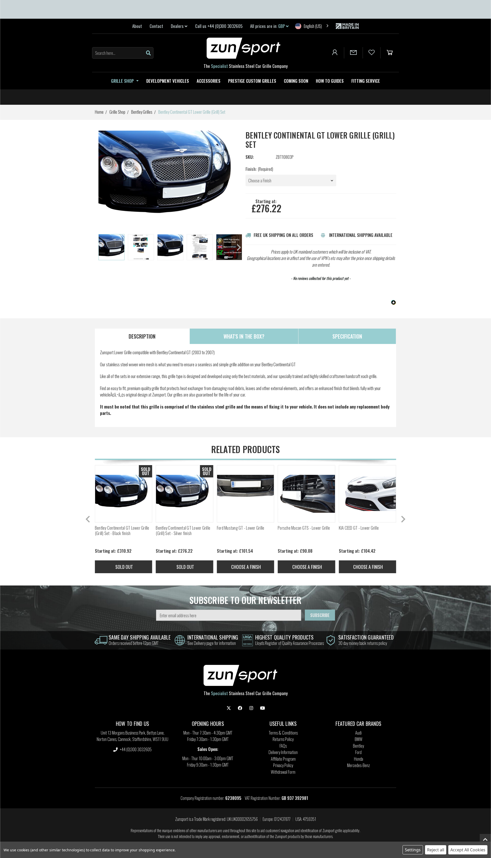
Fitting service (365, 81)
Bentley (358, 745)
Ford (358, 752)
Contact (156, 26)
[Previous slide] (88, 519)
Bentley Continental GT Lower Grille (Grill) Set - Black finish (122, 530)
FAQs (283, 745)
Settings (413, 850)
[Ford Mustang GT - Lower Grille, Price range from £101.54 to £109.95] (245, 493)
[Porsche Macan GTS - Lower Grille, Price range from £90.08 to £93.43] (306, 493)
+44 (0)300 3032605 (135, 749)
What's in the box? (244, 336)
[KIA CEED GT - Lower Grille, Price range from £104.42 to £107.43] (367, 493)
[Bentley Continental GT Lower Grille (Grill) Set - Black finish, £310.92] (123, 493)
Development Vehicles (167, 81)
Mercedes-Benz (358, 765)
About (137, 26)
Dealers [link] (178, 26)
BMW (358, 739)
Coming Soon (296, 81)
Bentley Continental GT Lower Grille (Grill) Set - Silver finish (183, 530)
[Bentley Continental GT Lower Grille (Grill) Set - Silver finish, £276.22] (184, 493)
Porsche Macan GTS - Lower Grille (304, 527)
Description (142, 336)
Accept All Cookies (467, 850)
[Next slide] (238, 247)
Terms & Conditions (283, 732)
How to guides (330, 81)
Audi (358, 732)
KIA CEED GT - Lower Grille (359, 527)
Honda (358, 759)
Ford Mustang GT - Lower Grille (240, 527)
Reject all (435, 850)
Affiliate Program (283, 759)
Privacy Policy (283, 765)
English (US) (313, 26)
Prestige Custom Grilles (252, 81)
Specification (347, 336)
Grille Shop (122, 81)
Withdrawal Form (283, 772)
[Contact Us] (353, 52)
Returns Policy (283, 739)
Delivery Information (283, 752)
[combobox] (312, 26)
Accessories (208, 81)
